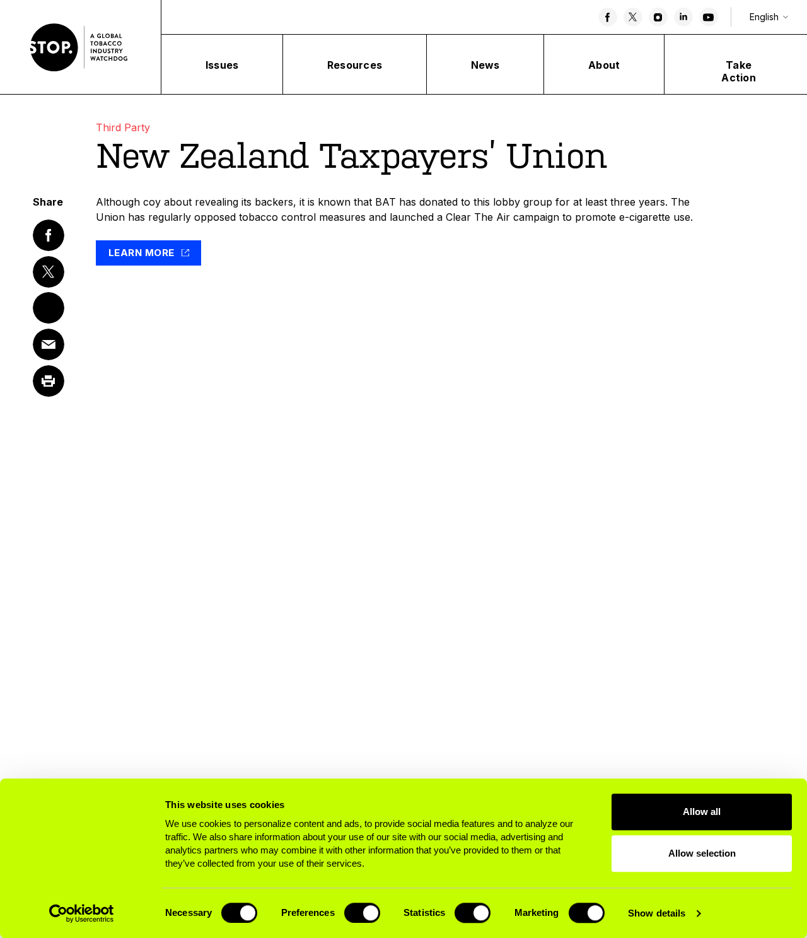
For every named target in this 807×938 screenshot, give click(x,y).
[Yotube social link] (708, 17)
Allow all (702, 811)
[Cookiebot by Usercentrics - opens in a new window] (81, 913)
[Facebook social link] (607, 17)
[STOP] (81, 47)
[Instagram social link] (658, 17)
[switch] (362, 913)
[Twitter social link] (633, 17)
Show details (656, 913)
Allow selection (702, 853)
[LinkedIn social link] (683, 17)
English (764, 16)
